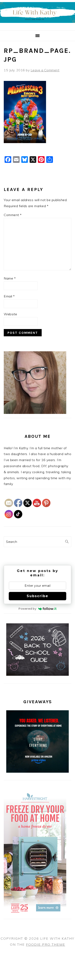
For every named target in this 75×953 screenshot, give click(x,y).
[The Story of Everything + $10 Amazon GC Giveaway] (37, 771)
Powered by (27, 608)
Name (10, 278)
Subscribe (37, 596)
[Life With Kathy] (37, 25)
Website (10, 314)
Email (9, 296)
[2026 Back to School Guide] (37, 674)
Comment (13, 215)
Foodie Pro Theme (45, 944)
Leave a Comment (45, 70)
